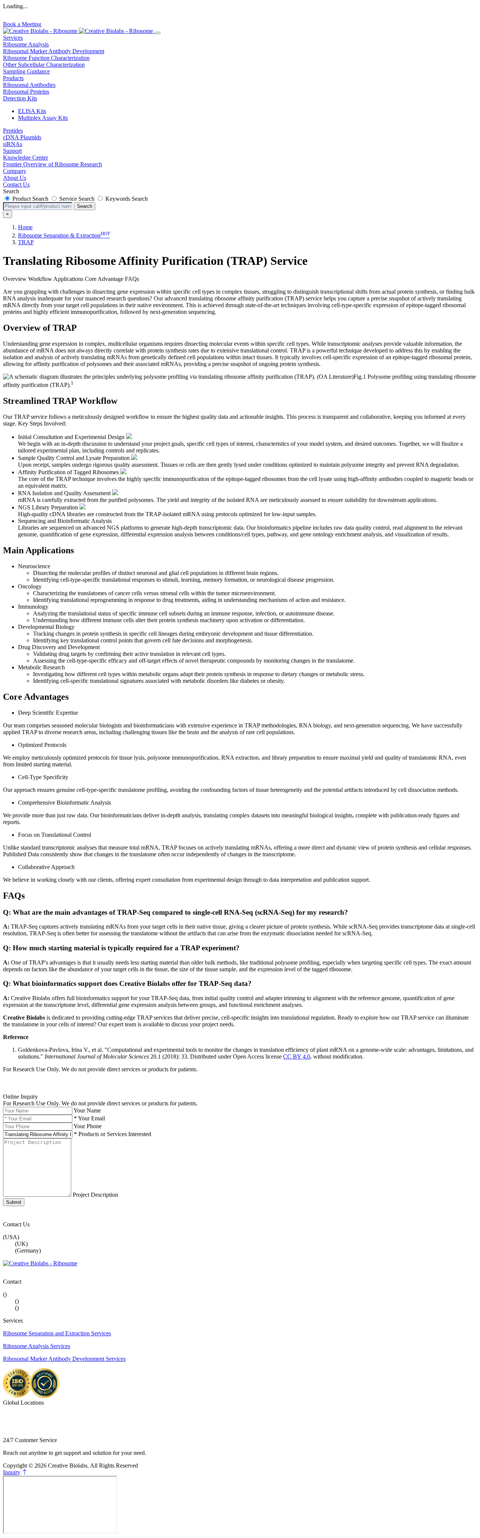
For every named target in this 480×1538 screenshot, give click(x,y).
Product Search (30, 199)
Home (25, 227)
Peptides (13, 130)
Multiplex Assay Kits (43, 118)
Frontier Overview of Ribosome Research (52, 164)
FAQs (132, 279)
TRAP (26, 242)
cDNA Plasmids (22, 137)
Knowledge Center (25, 157)
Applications (68, 279)
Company (14, 171)
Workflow (40, 279)
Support (12, 151)
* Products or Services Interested (112, 1134)
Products (13, 78)
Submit (13, 1202)
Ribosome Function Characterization (46, 58)
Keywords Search (126, 199)
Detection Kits (20, 98)
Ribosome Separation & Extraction (64, 235)
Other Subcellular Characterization (44, 64)
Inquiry (11, 1472)
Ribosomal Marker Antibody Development (53, 51)
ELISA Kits (32, 111)
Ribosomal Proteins (26, 91)
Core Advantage (104, 279)
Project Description (95, 1195)
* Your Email (89, 1118)
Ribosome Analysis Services (36, 1346)
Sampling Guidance (26, 71)
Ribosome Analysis (26, 44)
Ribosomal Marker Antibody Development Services (64, 1359)
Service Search (77, 199)
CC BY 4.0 (296, 1056)
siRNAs (12, 144)
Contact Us (16, 184)
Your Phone (88, 1126)
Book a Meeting (22, 24)
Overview (15, 279)
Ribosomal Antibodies (29, 85)
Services (13, 37)
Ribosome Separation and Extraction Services (57, 1333)
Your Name (87, 1110)
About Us (14, 178)
